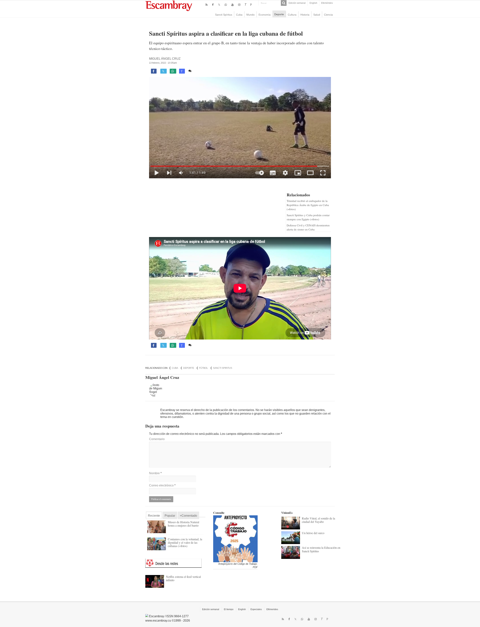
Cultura (292, 14)
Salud (316, 14)
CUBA (175, 368)
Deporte (279, 14)
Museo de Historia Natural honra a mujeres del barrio (183, 523)
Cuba (239, 14)
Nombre (155, 473)
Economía (265, 14)
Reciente (154, 515)
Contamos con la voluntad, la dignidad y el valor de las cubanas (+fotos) (185, 542)
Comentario (157, 439)
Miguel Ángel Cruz (165, 58)
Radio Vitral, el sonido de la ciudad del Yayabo (318, 520)
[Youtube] (232, 4)
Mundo (250, 14)
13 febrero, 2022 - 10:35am (163, 63)
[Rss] (206, 4)
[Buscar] (283, 3)
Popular (170, 515)
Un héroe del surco (313, 533)
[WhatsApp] (225, 4)
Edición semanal (297, 3)
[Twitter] (219, 4)
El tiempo (228, 609)
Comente (199, 70)
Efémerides (272, 609)
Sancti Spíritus (223, 14)
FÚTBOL (203, 368)
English (313, 3)
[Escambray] (168, 5)
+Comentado (188, 515)
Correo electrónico (162, 485)
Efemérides (327, 3)
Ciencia (328, 14)
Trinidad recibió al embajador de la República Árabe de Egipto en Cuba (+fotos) (308, 205)
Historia (304, 14)
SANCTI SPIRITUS (222, 368)
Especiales (256, 609)
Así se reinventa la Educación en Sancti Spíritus (321, 549)
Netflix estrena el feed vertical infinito (183, 578)
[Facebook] (213, 4)
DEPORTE (188, 368)
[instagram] (239, 4)
